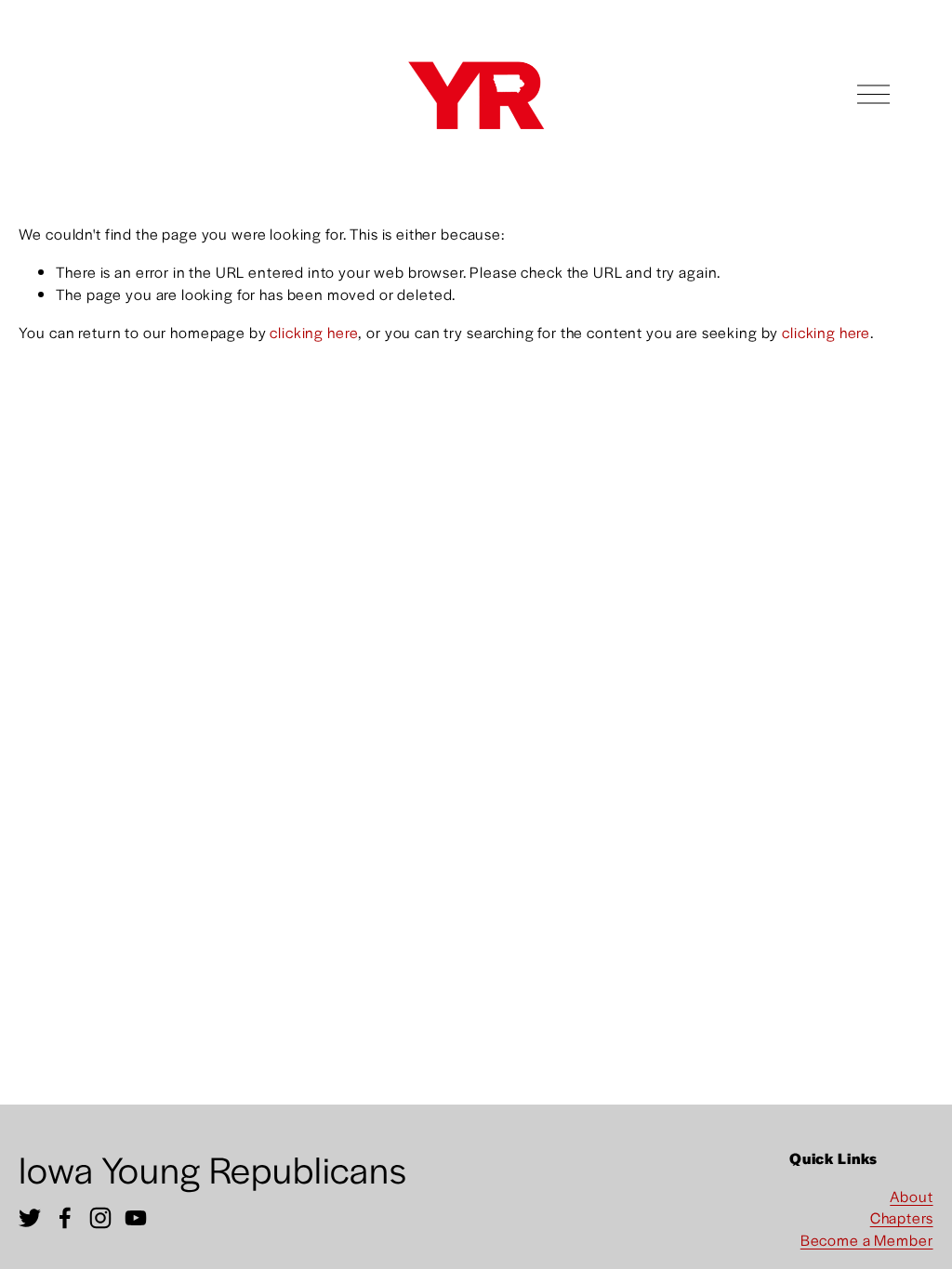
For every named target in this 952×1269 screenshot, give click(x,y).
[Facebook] (65, 1218)
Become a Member (866, 1239)
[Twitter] (30, 1218)
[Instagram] (100, 1218)
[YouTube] (136, 1218)
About (911, 1196)
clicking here (314, 332)
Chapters (901, 1217)
